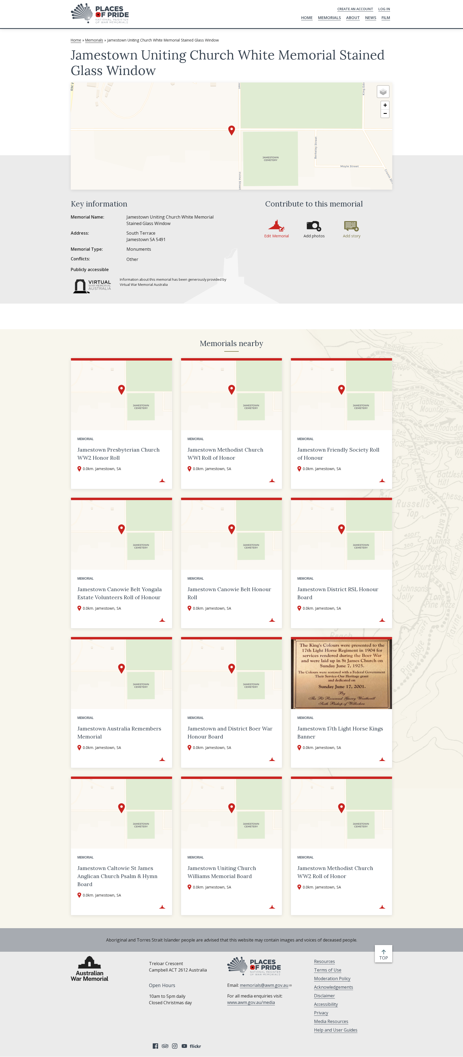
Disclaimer (324, 996)
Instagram (174, 1046)
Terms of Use (327, 970)
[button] (231, 130)
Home (307, 17)
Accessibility (326, 1004)
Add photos (314, 235)
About (353, 17)
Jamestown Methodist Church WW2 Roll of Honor (335, 872)
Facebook (155, 1046)
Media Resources (331, 1021)
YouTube (184, 1046)
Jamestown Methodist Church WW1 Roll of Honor (225, 453)
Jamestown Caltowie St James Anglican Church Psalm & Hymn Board (117, 876)
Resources (324, 961)
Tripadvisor (165, 1046)
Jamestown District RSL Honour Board (337, 593)
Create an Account (355, 8)
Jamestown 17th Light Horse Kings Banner (340, 732)
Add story (351, 235)
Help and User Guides (335, 1030)
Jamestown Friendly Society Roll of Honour (338, 453)
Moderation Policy (332, 978)
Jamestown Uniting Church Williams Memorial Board (222, 872)
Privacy (321, 1013)
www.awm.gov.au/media (251, 1002)
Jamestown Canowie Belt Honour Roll (229, 593)
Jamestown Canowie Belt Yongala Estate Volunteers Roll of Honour (119, 593)
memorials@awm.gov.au (264, 985)
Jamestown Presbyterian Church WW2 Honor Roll (118, 453)
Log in (384, 8)
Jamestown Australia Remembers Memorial (119, 732)
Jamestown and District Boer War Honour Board (230, 732)
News (370, 17)
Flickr (196, 1046)
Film (386, 17)
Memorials (329, 17)
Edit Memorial (276, 235)
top (384, 958)
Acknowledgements (333, 987)
